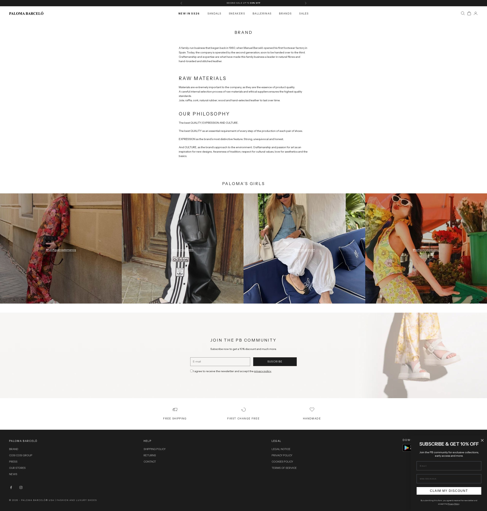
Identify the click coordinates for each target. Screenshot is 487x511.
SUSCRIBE (275, 361)
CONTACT (150, 461)
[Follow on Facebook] (11, 487)
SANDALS (214, 13)
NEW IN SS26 (189, 13)
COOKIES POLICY (282, 461)
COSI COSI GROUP (20, 455)
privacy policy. (262, 371)
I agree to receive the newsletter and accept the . (232, 371)
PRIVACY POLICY (282, 455)
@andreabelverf (304, 250)
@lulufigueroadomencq (61, 250)
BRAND (13, 449)
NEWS (13, 474)
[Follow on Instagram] (21, 487)
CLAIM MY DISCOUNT (449, 490)
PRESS (13, 461)
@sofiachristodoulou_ (426, 250)
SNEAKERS (237, 13)
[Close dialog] (482, 440)
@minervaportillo (182, 250)
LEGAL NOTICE (281, 449)
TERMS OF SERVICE (284, 468)
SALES (304, 13)
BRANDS (285, 13)
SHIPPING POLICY (155, 449)
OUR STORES (17, 468)
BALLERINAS (262, 13)
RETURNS (150, 455)
